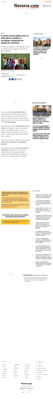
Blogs (15, 366)
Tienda (39, 379)
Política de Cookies (42, 368)
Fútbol (15, 373)
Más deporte (27, 368)
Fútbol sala (27, 366)
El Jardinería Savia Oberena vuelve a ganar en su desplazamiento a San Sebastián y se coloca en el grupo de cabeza (41, 120)
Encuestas (16, 368)
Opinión (4, 375)
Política (4, 366)
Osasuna (15, 370)
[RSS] (30, 386)
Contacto (40, 364)
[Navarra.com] (26, 5)
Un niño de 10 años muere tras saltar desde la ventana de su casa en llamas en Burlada (43, 196)
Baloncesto (16, 375)
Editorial (4, 377)
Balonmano (27, 364)
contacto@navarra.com (8, 207)
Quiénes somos (41, 361)
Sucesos (4, 368)
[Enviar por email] (18, 79)
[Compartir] (10, 79)
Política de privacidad (42, 370)
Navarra (4, 364)
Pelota (15, 377)
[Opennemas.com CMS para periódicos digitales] (26, 389)
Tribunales (5, 369)
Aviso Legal (40, 372)
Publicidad (40, 366)
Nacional (26, 370)
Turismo (39, 376)
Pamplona (4, 373)
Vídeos (26, 377)
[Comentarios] (21, 79)
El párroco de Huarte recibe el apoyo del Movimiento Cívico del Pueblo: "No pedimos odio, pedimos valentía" (41, 51)
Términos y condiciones (40, 275)
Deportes (15, 372)
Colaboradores (17, 364)
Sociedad (5, 371)
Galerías (26, 375)
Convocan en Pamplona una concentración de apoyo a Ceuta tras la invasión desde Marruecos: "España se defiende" (43, 225)
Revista (26, 372)
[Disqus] (37, 302)
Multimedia (26, 374)
